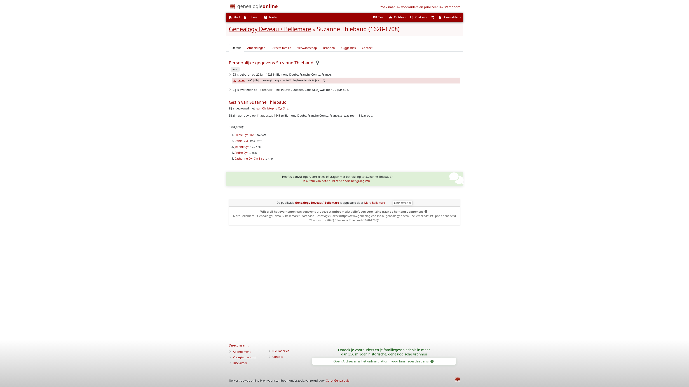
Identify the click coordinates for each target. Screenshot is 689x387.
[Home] (457, 379)
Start (236, 17)
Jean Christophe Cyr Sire (272, 108)
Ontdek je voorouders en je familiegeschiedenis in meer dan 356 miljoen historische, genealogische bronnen (384, 352)
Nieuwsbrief (280, 351)
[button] (379, 17)
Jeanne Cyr (242, 147)
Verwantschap (307, 48)
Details (236, 48)
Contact (277, 357)
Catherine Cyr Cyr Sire (249, 159)
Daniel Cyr (241, 141)
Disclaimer (240, 363)
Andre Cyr (241, 153)
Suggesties (348, 48)
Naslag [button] (273, 17)
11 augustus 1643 (268, 116)
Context (367, 48)
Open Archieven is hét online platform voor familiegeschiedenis (381, 361)
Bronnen (329, 48)
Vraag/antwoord (244, 357)
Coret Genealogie (338, 381)
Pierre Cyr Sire (244, 135)
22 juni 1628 (264, 75)
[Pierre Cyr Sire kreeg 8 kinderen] (269, 135)
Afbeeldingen (256, 48)
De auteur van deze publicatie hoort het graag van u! (337, 181)
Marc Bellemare (375, 203)
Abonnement (242, 352)
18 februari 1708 (269, 90)
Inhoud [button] (253, 17)
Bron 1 (235, 69)
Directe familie (281, 48)
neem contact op (402, 202)
